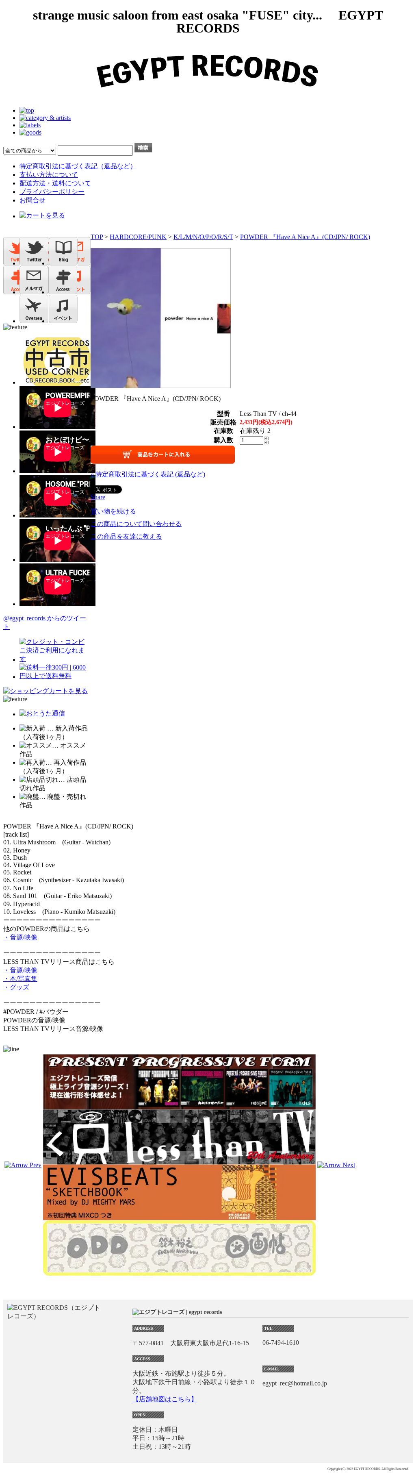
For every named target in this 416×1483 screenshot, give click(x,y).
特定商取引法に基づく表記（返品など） (78, 166)
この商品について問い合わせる (136, 523)
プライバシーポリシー (52, 191)
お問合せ (33, 200)
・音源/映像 (20, 937)
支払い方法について (49, 174)
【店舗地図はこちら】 (164, 1399)
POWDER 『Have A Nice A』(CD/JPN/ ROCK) (305, 236)
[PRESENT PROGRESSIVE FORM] (179, 1105)
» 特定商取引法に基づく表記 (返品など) (148, 474)
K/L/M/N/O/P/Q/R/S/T (203, 236)
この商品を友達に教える (126, 536)
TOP (97, 236)
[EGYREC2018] (208, 96)
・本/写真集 (20, 978)
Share (98, 497)
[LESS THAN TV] (179, 1160)
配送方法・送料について (55, 183)
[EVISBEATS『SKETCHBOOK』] (179, 1216)
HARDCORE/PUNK (138, 236)
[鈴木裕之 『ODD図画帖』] (179, 1271)
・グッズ (16, 987)
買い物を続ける (113, 511)
